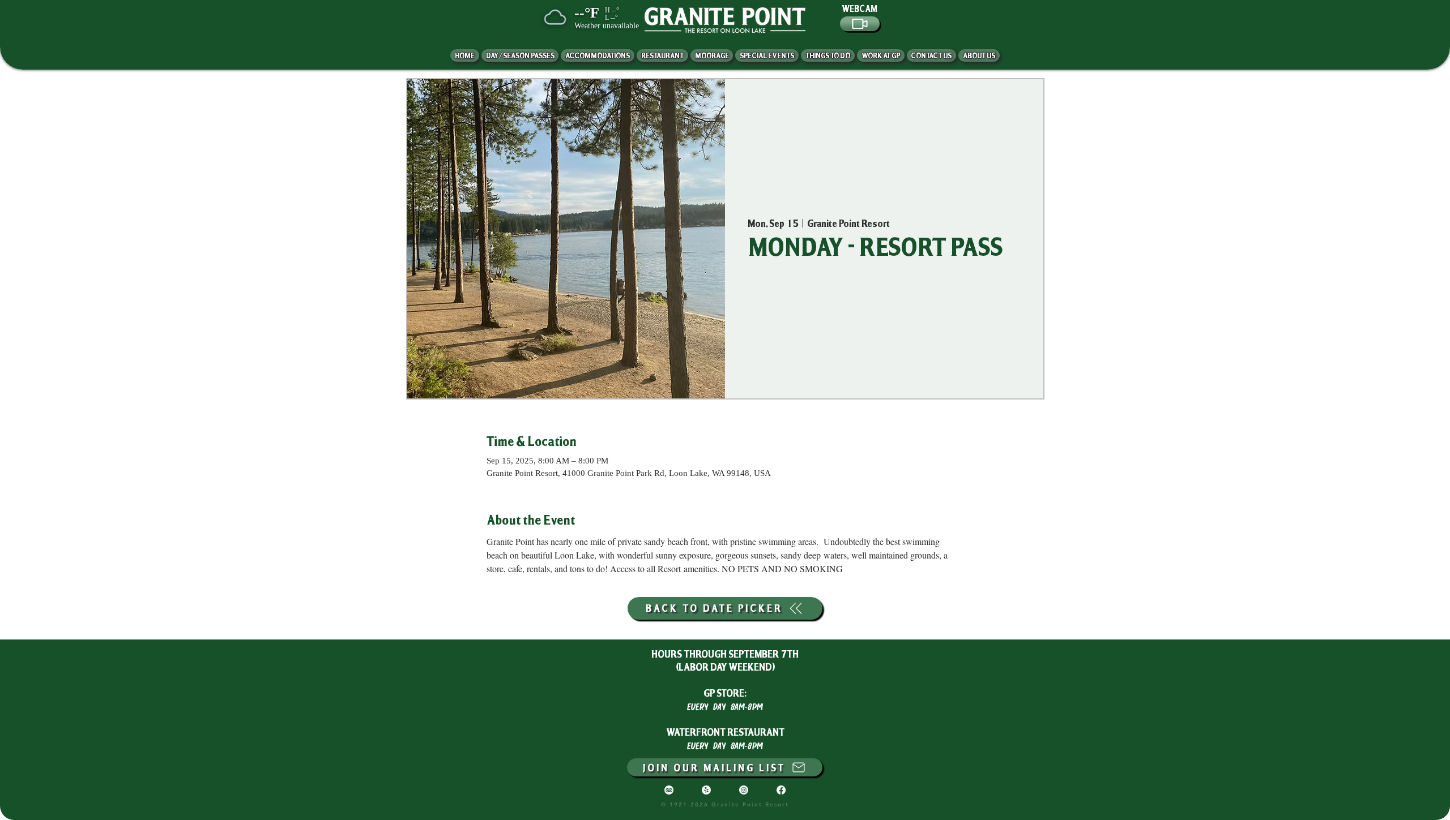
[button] (979, 55)
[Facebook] (781, 790)
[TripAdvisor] (668, 790)
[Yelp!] (706, 790)
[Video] (860, 23)
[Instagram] (743, 790)
